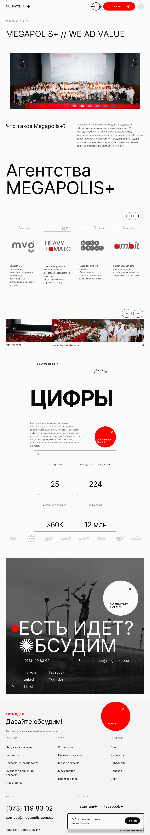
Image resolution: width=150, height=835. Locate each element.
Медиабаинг (66, 770)
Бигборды (13, 755)
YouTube (56, 679)
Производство (68, 778)
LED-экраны (14, 782)
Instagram (31, 672)
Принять (132, 820)
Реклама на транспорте (22, 763)
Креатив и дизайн (70, 755)
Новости (116, 770)
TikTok (28, 686)
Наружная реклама (19, 747)
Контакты (117, 755)
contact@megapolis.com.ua (65, 345)
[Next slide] (138, 216)
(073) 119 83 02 (13, 345)
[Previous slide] (127, 216)
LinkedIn (29, 679)
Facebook (56, 672)
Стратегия (65, 747)
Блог (114, 778)
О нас (114, 747)
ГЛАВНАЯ (13, 21)
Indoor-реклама (69, 763)
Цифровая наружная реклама (20, 773)
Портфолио (118, 763)
